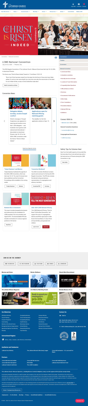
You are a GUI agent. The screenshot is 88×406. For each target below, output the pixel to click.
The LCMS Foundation (32, 365)
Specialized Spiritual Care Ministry (10, 328)
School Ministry (23, 326)
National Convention (14, 56)
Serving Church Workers (44, 326)
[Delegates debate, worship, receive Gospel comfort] (19, 103)
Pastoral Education (43, 324)
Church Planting (5, 317)
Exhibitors (64, 112)
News (15, 11)
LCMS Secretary (66, 138)
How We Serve (5, 11)
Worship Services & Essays (68, 78)
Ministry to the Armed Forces (8, 324)
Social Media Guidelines (37, 395)
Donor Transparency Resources (12, 390)
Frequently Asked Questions (68, 85)
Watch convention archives (10, 85)
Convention (71, 11)
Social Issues (24, 11)
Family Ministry (42, 319)
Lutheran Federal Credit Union (9, 365)
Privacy (27, 395)
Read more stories (29, 148)
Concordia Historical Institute (9, 360)
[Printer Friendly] (55, 58)
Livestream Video (65, 71)
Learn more (36, 226)
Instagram (25, 263)
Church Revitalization (25, 317)
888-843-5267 (65, 123)
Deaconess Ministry (43, 317)
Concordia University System (9, 362)
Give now (46, 226)
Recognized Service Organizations (10, 326)
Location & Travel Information (69, 82)
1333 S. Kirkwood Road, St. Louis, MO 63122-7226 (73, 326)
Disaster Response (6, 319)
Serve (43, 11)
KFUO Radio (30, 362)
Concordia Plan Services (33, 360)
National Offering (65, 109)
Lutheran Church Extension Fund (60, 362)
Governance (63, 64)
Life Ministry (41, 322)
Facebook (11, 263)
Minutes (21, 186)
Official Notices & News (67, 88)
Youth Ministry (23, 330)
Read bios (8, 224)
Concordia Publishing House (59, 360)
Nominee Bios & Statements (12, 207)
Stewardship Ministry (25, 328)
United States (28, 339)
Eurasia (14, 339)
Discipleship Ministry (25, 315)
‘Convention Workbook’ (38, 169)
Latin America (20, 339)
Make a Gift (79, 11)
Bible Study (64, 99)
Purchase (47, 186)
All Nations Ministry (6, 315)
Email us (64, 315)
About (61, 11)
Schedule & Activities (67, 75)
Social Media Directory (50, 395)
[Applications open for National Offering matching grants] (41, 103)
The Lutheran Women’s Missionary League (37, 350)
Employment (5, 395)
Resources (53, 11)
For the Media (13, 395)
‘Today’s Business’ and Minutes (13, 169)
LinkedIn (63, 263)
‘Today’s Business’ (10, 186)
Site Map (21, 395)
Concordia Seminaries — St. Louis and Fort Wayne (62, 351)
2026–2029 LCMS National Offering (41, 207)
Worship (35, 11)
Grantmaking (5, 322)
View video (65, 162)
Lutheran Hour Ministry (7, 350)
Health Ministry (23, 322)
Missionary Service (24, 324)
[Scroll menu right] (54, 121)
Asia (10, 339)
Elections (63, 92)
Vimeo (51, 263)
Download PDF (36, 186)
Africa (6, 339)
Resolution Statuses (66, 105)
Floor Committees (66, 102)
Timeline (62, 60)
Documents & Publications (68, 95)
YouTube (39, 263)
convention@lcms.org (68, 130)
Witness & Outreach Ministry (45, 328)
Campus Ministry (43, 315)
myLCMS (73, 6)
